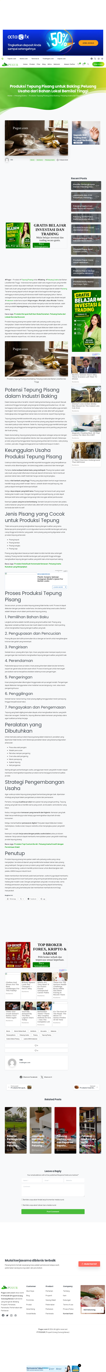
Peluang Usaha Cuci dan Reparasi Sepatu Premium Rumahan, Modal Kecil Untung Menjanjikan (65, 1141)
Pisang (35, 1035)
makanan (10, 300)
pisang (64, 289)
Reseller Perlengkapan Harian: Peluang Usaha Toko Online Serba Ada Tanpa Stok (15, 1141)
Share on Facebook (30, 1077)
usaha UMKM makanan (30, 1039)
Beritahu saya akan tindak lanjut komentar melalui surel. (43, 1200)
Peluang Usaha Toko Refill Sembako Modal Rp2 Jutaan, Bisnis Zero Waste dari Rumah (90, 1141)
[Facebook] (91, 59)
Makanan (53, 1031)
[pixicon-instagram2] (11, 1315)
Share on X (48, 1077)
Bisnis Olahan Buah (20, 1031)
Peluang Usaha (20, 96)
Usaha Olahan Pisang (12, 1039)
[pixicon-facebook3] (3, 1315)
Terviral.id (35, 58)
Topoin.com (11, 58)
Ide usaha (43, 1031)
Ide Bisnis (33, 1031)
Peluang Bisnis (10, 1035)
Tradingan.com (48, 58)
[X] (95, 59)
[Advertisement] (53, 14)
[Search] (88, 64)
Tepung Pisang (27, 280)
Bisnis (8, 1031)
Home (10, 96)
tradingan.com (24, 1062)
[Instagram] (98, 59)
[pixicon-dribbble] (15, 1315)
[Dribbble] (102, 59)
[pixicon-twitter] (7, 1315)
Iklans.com (24, 58)
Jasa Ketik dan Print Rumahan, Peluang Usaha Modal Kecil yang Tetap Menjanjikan (40, 1141)
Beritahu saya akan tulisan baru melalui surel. (40, 1205)
